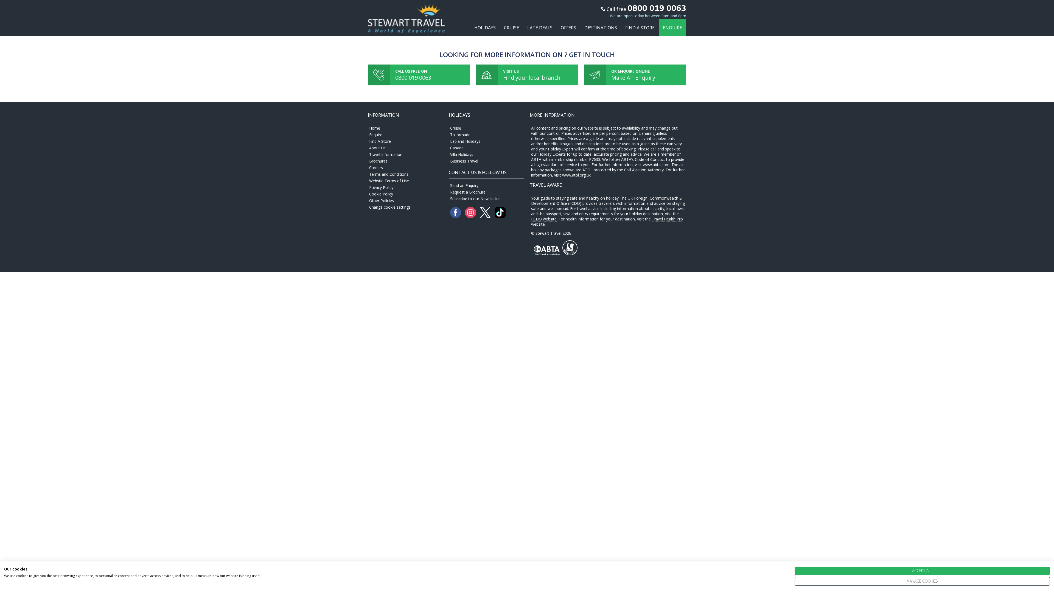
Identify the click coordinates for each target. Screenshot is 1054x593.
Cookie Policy (381, 194)
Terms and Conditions (388, 174)
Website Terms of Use (389, 180)
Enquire (672, 28)
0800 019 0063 (413, 77)
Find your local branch (531, 77)
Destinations (600, 28)
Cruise (511, 28)
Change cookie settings (390, 207)
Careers (376, 167)
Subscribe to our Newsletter (475, 198)
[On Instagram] (471, 216)
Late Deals (540, 28)
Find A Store (640, 28)
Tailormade (460, 134)
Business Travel (464, 161)
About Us (377, 147)
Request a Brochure (468, 192)
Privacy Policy (381, 187)
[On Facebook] (456, 216)
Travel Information (385, 154)
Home (374, 128)
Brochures (378, 161)
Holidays (485, 28)
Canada (457, 147)
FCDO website (544, 219)
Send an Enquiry (464, 185)
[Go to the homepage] (406, 28)
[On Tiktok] (500, 216)
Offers (568, 28)
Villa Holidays (461, 154)
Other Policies (381, 200)
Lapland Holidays (465, 141)
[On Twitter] (486, 216)
